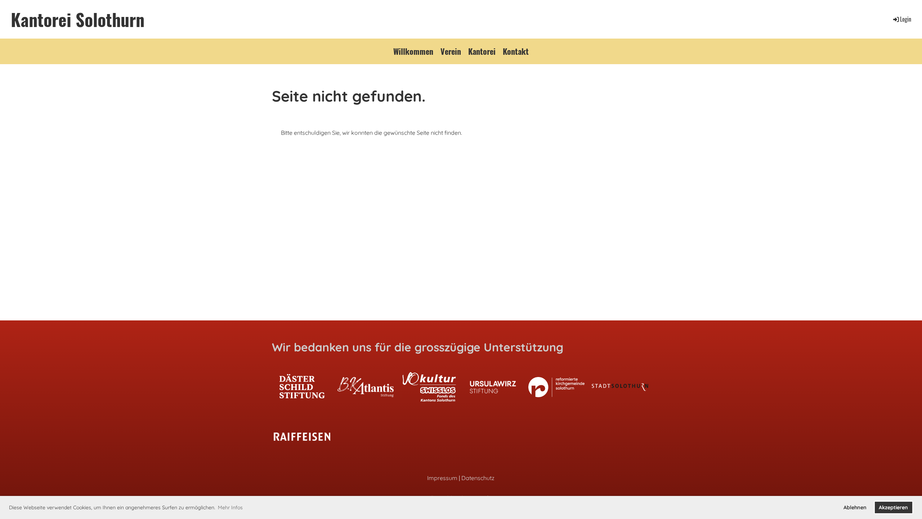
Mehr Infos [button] (230, 507)
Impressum (442, 478)
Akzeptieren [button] (893, 507)
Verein (450, 51)
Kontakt (516, 51)
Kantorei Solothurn (77, 19)
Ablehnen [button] (855, 507)
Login (905, 19)
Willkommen (413, 51)
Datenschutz (477, 478)
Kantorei (482, 51)
